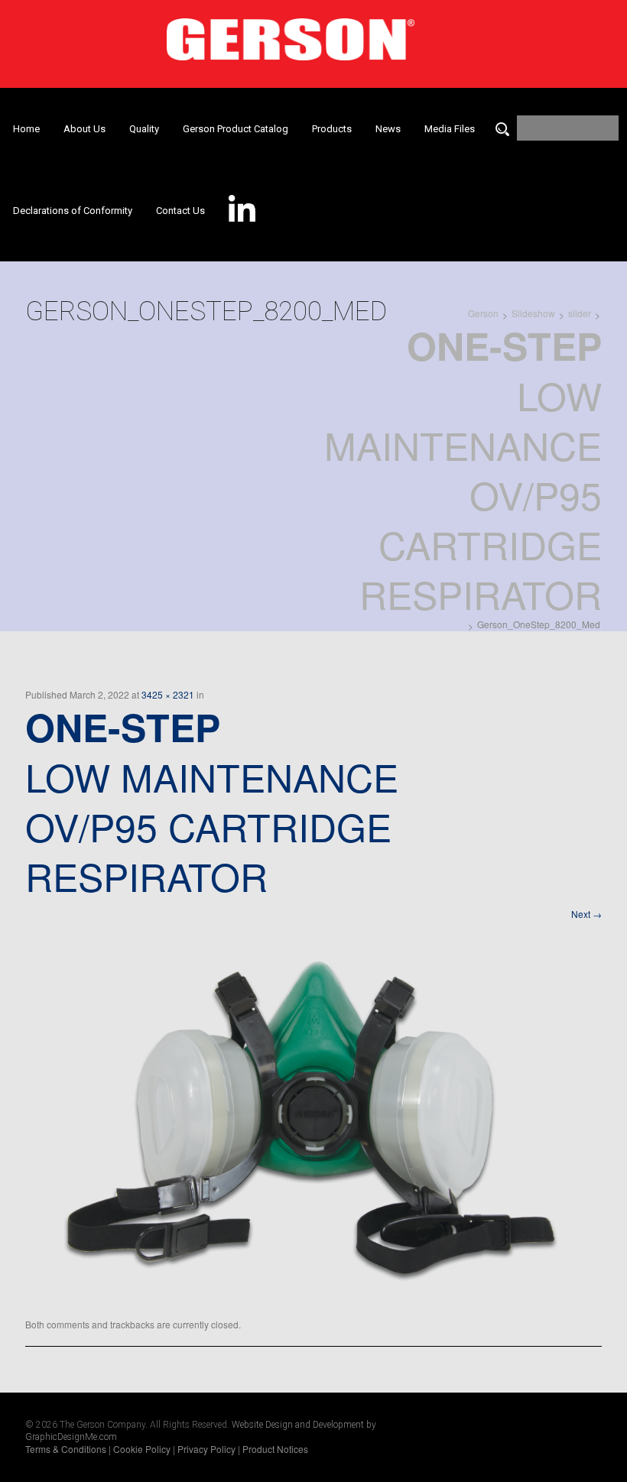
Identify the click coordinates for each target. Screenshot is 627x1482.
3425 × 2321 (167, 694)
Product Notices (275, 1448)
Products (332, 129)
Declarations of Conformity (72, 210)
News (388, 129)
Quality (144, 129)
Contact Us (180, 210)
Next (586, 913)
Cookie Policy (142, 1448)
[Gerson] (290, 34)
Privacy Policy (206, 1448)
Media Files (449, 129)
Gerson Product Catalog (235, 129)
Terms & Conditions (65, 1448)
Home (26, 129)
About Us (84, 129)
